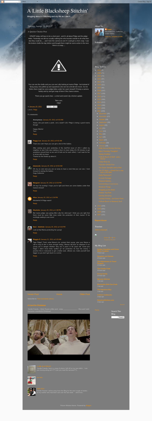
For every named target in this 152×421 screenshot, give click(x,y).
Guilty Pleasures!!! (105, 175)
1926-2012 (40, 388)
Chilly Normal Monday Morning (109, 148)
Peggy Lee (37, 141)
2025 (99, 70)
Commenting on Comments (108, 184)
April (101, 137)
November (103, 116)
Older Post (85, 294)
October (102, 119)
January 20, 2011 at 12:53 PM (51, 183)
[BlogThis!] (50, 107)
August (101, 125)
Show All (122, 304)
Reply (35, 134)
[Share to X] (52, 107)
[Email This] (48, 107)
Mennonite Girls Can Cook (107, 284)
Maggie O (36, 239)
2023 (99, 76)
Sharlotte (36, 210)
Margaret (36, 183)
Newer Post (33, 294)
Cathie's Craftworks (104, 295)
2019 (99, 88)
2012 (99, 108)
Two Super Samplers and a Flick (110, 167)
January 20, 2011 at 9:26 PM (55, 227)
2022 (99, 79)
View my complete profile (114, 36)
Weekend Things (105, 187)
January (102, 146)
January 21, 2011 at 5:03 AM (51, 239)
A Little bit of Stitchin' (44, 366)
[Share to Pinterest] (56, 107)
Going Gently (102, 274)
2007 (99, 214)
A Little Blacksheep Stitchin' (57, 10)
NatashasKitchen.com (105, 300)
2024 (99, 73)
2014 (99, 102)
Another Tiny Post (105, 193)
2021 (99, 82)
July (100, 128)
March (101, 140)
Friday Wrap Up (104, 162)
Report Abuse (101, 220)
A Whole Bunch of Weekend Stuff (110, 201)
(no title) (40, 377)
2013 (99, 105)
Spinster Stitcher (103, 279)
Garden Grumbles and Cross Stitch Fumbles (108, 250)
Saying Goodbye (104, 154)
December (103, 113)
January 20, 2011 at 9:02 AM (52, 141)
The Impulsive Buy (104, 289)
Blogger (88, 405)
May (101, 134)
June (101, 131)
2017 (99, 93)
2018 (99, 90)
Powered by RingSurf (109, 239)
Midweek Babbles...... (106, 181)
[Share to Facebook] (54, 107)
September (103, 122)
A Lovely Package (105, 178)
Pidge (35, 110)
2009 (99, 209)
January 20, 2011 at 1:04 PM (47, 197)
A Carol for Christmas (37, 305)
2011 (99, 111)
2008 (99, 212)
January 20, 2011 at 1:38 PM (51, 210)
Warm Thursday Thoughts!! (108, 151)
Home (59, 294)
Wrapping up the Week (107, 190)
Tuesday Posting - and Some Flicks (111, 198)
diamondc (37, 166)
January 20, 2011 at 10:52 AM (51, 166)
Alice (35, 197)
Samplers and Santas (105, 256)
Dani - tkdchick (39, 227)
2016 (99, 96)
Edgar (109, 29)
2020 (99, 85)
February (102, 143)
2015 (99, 99)
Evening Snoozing (105, 196)
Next (114, 237)
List (111, 237)
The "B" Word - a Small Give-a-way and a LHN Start (111, 171)
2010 (99, 206)
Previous (106, 237)
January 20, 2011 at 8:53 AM (53, 120)
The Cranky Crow (103, 268)
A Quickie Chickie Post (106, 164)
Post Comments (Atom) (45, 299)
